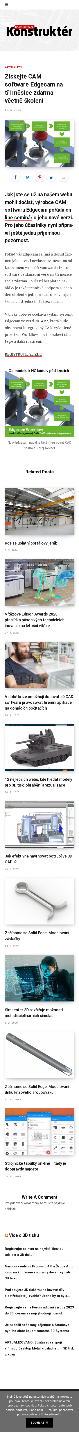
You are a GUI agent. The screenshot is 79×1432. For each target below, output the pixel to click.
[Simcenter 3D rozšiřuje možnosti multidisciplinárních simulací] (39, 978)
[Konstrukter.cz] (39, 30)
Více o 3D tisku (24, 1235)
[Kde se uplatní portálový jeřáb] (39, 511)
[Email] (63, 177)
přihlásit (10, 1209)
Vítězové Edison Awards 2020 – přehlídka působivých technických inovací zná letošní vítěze (35, 620)
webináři (32, 267)
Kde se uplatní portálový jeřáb (31, 543)
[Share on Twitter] (27, 177)
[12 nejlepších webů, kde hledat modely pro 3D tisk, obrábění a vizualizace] (39, 747)
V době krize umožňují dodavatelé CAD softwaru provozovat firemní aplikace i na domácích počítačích (39, 702)
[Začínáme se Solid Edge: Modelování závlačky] (39, 901)
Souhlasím (39, 1422)
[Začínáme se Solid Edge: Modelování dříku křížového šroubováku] (39, 1054)
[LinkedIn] (51, 177)
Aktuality (13, 67)
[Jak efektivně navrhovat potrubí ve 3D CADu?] (39, 824)
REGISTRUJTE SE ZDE (23, 354)
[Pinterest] (39, 177)
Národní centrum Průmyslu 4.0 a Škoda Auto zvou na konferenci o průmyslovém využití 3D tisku (39, 1272)
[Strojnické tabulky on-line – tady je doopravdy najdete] (39, 1131)
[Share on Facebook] (15, 177)
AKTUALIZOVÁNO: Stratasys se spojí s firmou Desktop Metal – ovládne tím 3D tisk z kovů (39, 1348)
